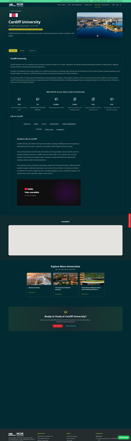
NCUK (69, 5)
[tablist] (23, 50)
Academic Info (88, 5)
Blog (117, 5)
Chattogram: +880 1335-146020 (100, 1)
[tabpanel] (65, 133)
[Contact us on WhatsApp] (123, 437)
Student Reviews (71, 438)
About (63, 5)
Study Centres (105, 5)
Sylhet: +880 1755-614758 (116, 1)
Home (59, 5)
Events (113, 5)
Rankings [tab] (22, 50)
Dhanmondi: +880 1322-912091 (69, 1)
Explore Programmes (71, 326)
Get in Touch (58, 326)
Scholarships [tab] (32, 50)
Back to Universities (16, 11)
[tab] (27, 124)
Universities (97, 5)
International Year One (43, 438)
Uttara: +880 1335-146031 (84, 1)
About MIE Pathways (72, 436)
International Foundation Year (45, 436)
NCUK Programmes (77, 5)
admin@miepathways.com (17, 1)
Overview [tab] (13, 50)
